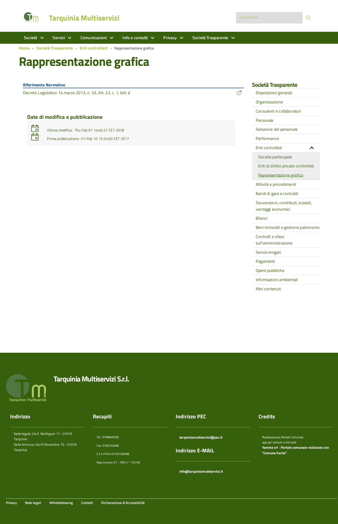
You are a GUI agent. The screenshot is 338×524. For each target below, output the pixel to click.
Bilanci (261, 218)
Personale (265, 120)
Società (31, 38)
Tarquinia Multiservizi (84, 17)
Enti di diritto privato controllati (286, 166)
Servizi (59, 38)
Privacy (170, 38)
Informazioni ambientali (277, 280)
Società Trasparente (210, 38)
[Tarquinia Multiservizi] (31, 17)
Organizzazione (269, 102)
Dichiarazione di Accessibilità (123, 502)
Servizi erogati (268, 252)
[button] (312, 147)
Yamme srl (270, 447)
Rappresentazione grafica (280, 175)
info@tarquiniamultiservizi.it (201, 471)
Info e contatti (135, 38)
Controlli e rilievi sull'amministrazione (274, 239)
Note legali (33, 502)
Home (24, 48)
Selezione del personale (277, 129)
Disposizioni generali (274, 93)
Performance (267, 138)
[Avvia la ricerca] (308, 17)
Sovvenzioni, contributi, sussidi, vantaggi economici (284, 206)
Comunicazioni (94, 38)
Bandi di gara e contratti (277, 193)
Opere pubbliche (270, 270)
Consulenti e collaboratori (278, 111)
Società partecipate (275, 157)
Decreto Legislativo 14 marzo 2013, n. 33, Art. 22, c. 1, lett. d (76, 93)
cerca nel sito (248, 17)
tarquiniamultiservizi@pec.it (200, 437)
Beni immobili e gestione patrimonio (288, 227)
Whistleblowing (61, 502)
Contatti (87, 502)
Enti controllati (94, 48)
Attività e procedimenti (276, 184)
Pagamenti (265, 261)
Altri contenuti (268, 289)
